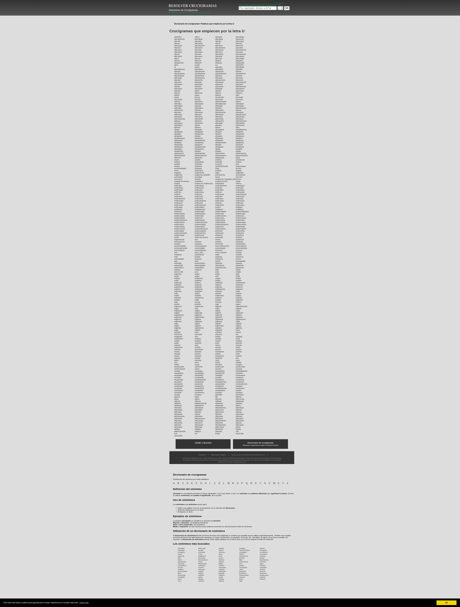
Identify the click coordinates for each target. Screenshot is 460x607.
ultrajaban (178, 132)
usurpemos (199, 393)
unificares (219, 199)
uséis (176, 360)
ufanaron (219, 84)
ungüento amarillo (202, 175)
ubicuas (218, 58)
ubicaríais (219, 50)
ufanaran (219, 78)
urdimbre (198, 291)
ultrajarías (178, 145)
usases (177, 358)
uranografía (240, 261)
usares (238, 349)
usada (176, 341)
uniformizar (199, 235)
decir (220, 554)
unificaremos (179, 199)
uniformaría (179, 224)
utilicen (177, 401)
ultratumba (219, 158)
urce (196, 272)
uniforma (178, 212)
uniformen (219, 233)
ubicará (239, 43)
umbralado (199, 162)
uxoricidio (178, 436)
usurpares (178, 384)
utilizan (239, 412)
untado (239, 252)
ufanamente (200, 71)
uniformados (179, 216)
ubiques (218, 63)
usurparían (178, 386)
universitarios (200, 250)
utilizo (238, 427)
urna (196, 332)
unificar (177, 194)
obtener (222, 569)
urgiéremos (199, 317)
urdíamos (199, 278)
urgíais (238, 309)
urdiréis (198, 296)
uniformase (240, 227)
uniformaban (179, 214)
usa (196, 337)
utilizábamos (220, 408)
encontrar (263, 554)
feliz (179, 558)
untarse (239, 255)
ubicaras (239, 46)
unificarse (199, 203)
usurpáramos (200, 380)
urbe (217, 270)
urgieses (198, 321)
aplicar (262, 548)
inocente (181, 564)
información (243, 562)
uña (237, 164)
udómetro (240, 65)
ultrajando (240, 134)
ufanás (177, 86)
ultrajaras (219, 138)
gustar (262, 558)
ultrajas (218, 145)
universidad (200, 248)
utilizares (239, 418)
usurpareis (199, 382)
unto (176, 257)
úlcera (197, 97)
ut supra (198, 395)
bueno (221, 550)
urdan (197, 274)
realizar (201, 575)
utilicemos (240, 399)
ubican (177, 43)
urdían (218, 278)
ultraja (176, 130)
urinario (177, 332)
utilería (238, 397)
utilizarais (240, 414)
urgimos (218, 321)
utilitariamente (201, 403)
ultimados (199, 108)
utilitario (239, 403)
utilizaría (177, 421)
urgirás (239, 324)
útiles (176, 399)
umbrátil (218, 162)
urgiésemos (241, 319)
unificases (240, 205)
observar (201, 569)
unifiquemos (200, 209)
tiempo (200, 579)
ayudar (201, 550)
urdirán (218, 293)
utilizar (197, 414)
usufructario (179, 367)
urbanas (218, 263)
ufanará (239, 76)
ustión (176, 365)
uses (238, 360)
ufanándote (199, 76)
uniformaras (220, 220)
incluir (200, 562)
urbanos (198, 270)
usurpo (177, 395)
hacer (180, 560)
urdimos (218, 291)
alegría (221, 548)
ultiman (198, 110)
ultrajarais (240, 136)
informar (263, 562)
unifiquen (219, 209)
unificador (219, 190)
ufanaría (198, 82)
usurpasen (240, 388)
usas (238, 354)
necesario (222, 567)
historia (221, 560)
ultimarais (199, 112)
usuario (239, 365)
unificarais (219, 194)
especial (181, 556)
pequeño (242, 571)
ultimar (238, 110)
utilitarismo (199, 406)
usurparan (219, 380)
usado (217, 341)
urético (238, 302)
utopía (238, 429)
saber (200, 577)
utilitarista (219, 406)
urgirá (197, 324)
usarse (218, 354)
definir (241, 554)
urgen (238, 304)
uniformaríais (200, 224)
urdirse (177, 300)
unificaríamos (200, 201)
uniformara (219, 218)
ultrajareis (178, 140)
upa (175, 261)
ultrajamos (199, 134)
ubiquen (198, 63)
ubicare (177, 48)
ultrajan (218, 134)
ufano (197, 95)
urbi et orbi (178, 272)
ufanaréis (199, 80)
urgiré (176, 326)
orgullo (200, 571)
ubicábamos (179, 39)
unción (238, 168)
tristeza (262, 579)
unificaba (178, 186)
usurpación (220, 373)
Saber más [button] (84, 603)
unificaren (199, 199)
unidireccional (221, 181)
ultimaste (219, 123)
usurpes (239, 393)
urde (237, 274)
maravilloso (182, 566)
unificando (240, 192)
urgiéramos (179, 315)
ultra (237, 127)
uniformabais (220, 212)
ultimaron (240, 119)
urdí (216, 276)
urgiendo (198, 313)
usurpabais (220, 371)
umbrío (177, 164)
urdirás (239, 293)
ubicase (198, 54)
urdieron (239, 287)
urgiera (218, 313)
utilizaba (177, 408)
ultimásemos (241, 121)
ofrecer (262, 569)
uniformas (219, 227)
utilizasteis (219, 427)
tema (180, 579)
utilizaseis (199, 425)
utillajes (198, 429)
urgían (197, 311)
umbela (218, 160)
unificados (240, 190)
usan (217, 343)
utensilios (240, 395)
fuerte (221, 558)
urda (217, 272)
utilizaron (198, 423)
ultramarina (179, 153)
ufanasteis (240, 89)
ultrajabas (199, 132)
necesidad (243, 567)
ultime (197, 125)
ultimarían (199, 119)
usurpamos (240, 375)
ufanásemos (241, 86)
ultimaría (218, 117)
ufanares (178, 82)
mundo (201, 567)
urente (197, 302)
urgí (196, 309)
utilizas (239, 423)
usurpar (218, 377)
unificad (218, 188)
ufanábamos (179, 69)
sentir (221, 577)
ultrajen (198, 151)
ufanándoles (179, 74)
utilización (219, 410)
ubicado (198, 41)
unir (196, 240)
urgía (217, 309)
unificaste (178, 207)
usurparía (199, 384)
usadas (198, 341)
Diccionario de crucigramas (260, 443)
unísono (198, 242)
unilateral (240, 235)
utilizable (198, 410)
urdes (197, 276)
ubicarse (239, 52)
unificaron (178, 203)
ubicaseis (219, 54)
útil (216, 397)
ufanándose (179, 76)
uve (175, 434)
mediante (201, 566)
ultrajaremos (200, 140)
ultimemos (240, 125)
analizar (242, 548)
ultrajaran (199, 138)
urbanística (179, 268)
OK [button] (446, 603)
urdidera (198, 280)
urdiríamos (199, 298)
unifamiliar (219, 183)
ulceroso (239, 99)
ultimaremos (241, 115)
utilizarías (178, 423)
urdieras (198, 285)
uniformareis (179, 222)
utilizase (177, 425)
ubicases (198, 56)
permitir (262, 571)
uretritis (198, 304)
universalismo (201, 246)
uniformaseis (179, 229)
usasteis (218, 358)
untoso (197, 257)
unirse (217, 240)
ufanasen (178, 89)
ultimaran (240, 112)
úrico (238, 330)
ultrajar (198, 136)
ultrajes (218, 151)
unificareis (240, 196)
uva (237, 431)
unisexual (240, 240)
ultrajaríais (199, 143)
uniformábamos (242, 212)
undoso (218, 171)
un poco (218, 164)
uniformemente (180, 233)
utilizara (218, 414)
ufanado (239, 69)
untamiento (199, 255)
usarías (177, 354)
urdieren (198, 287)
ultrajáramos (179, 138)
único (217, 177)
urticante (198, 334)
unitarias (239, 242)
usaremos (199, 349)
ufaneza (239, 93)
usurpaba (199, 371)
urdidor (239, 280)
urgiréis (198, 326)
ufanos (218, 95)
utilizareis (178, 418)
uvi (196, 434)
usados (239, 341)
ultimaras (178, 115)
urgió (238, 321)
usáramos (178, 347)
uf (175, 67)
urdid (176, 280)
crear (200, 554)
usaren (218, 349)
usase (176, 356)
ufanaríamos (241, 82)
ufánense (199, 93)
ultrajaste (178, 149)
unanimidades (180, 168)
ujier (237, 95)
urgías (217, 311)
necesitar (263, 567)
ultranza (177, 158)
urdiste (218, 300)
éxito (220, 556)
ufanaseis (219, 86)
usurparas (240, 380)
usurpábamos (241, 371)
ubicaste (218, 56)
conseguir (243, 552)
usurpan (177, 377)
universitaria (220, 248)
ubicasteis (240, 56)
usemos (198, 360)
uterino (177, 397)
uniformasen (220, 229)
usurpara (239, 377)
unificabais (199, 186)
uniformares (241, 222)
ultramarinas (200, 153)
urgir (176, 324)
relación (222, 575)
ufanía (176, 95)
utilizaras (219, 416)
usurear (218, 369)
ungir (217, 173)
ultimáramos (220, 112)
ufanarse (239, 84)
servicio (242, 577)
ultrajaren (219, 140)
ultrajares (240, 140)
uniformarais (241, 218)
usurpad (239, 373)
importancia (264, 560)
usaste (197, 358)
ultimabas (178, 106)
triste (241, 579)
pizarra (201, 573)
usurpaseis (199, 388)
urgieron (177, 319)
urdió (238, 291)
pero (179, 573)
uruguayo (178, 337)
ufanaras (239, 78)
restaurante (264, 575)
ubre (176, 65)
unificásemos (200, 205)
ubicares (177, 50)
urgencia (178, 306)
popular (221, 573)
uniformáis (199, 216)
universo (218, 250)
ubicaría (198, 50)
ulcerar (198, 99)
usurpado (178, 375)
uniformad (219, 214)
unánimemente (221, 166)
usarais (239, 345)
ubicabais (240, 37)
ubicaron (219, 52)
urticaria (218, 334)
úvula (217, 434)
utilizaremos (200, 418)
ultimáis (218, 108)
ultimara (177, 112)
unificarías (240, 201)
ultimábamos (220, 104)
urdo (176, 302)
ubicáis (218, 41)
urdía (238, 276)
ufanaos (218, 76)
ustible (238, 362)
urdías (238, 278)
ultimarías (219, 119)
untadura (178, 255)
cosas (180, 554)
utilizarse (219, 423)
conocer (222, 552)
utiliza (238, 406)
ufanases (198, 89)
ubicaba (218, 37)
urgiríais (177, 328)
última (238, 102)
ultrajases (240, 147)
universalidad (180, 246)
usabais (239, 337)
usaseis (198, 356)
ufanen (177, 93)
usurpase (178, 388)
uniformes (240, 233)
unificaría (239, 199)
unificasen (219, 205)
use (237, 358)
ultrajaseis (178, 147)
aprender (181, 550)
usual (197, 365)
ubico (176, 58)
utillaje (177, 429)
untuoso (198, 259)
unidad (198, 179)
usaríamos (219, 352)
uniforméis (240, 231)
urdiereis (239, 285)
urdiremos (219, 296)
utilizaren (219, 418)
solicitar (262, 577)
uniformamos (220, 216)
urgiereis (178, 317)
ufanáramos (200, 78)
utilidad (218, 401)
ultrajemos (178, 151)
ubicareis (198, 48)
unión (176, 237)
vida (240, 581)
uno (175, 252)
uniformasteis (200, 231)
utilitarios (178, 406)
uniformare (240, 220)
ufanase (198, 86)
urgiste (197, 330)
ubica (197, 37)
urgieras (218, 315)
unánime (198, 166)
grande (242, 558)
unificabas (178, 188)
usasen (239, 356)
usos (197, 362)
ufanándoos (241, 74)
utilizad (239, 410)
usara (217, 345)
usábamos (178, 339)
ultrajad (218, 132)
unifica (238, 183)
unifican (218, 192)
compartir (263, 550)
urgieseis (219, 319)
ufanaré (177, 80)
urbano (177, 270)
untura (238, 259)
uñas (217, 168)
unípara (239, 237)
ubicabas (219, 39)
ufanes (218, 93)
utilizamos (219, 412)
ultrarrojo (198, 158)
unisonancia (179, 242)
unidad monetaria (181, 181)
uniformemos (200, 233)
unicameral (240, 175)
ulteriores (199, 102)
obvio (241, 569)
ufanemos (240, 91)
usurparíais (220, 384)
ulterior (177, 102)
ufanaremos (220, 80)
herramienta (202, 560)
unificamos (199, 192)
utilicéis (218, 399)
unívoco (239, 250)
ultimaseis (219, 121)
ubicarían (178, 52)
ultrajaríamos (220, 143)
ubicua (197, 58)
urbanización (220, 268)
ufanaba (218, 67)
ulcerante (178, 99)
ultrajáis (177, 134)
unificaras (199, 196)
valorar (221, 581)
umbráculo (240, 160)
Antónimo (202, 455)
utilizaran (198, 416)
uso (175, 362)
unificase (239, 203)
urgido (177, 313)
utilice (197, 399)
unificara (198, 194)
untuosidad (179, 259)
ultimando (219, 110)
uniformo (219, 235)
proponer (263, 573)
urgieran (198, 315)
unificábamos (221, 186)
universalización (222, 246)
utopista (218, 431)
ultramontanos (242, 155)
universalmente (180, 248)
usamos (198, 343)
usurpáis (218, 375)
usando (239, 343)
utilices (198, 401)
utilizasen (240, 425)
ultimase (198, 121)
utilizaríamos (220, 421)
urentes (218, 302)
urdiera (198, 283)
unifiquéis (178, 209)
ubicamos (240, 41)
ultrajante (178, 136)
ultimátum (178, 125)
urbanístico (199, 268)
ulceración (219, 97)
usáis (176, 343)
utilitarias (219, 403)
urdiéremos (179, 287)
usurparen (240, 382)
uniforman (240, 216)
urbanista (240, 265)
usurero (239, 369)
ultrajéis (239, 149)
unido (238, 181)
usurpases (178, 390)
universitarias (241, 248)
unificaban (240, 186)
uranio (218, 261)
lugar (262, 564)
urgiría (238, 326)
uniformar (199, 218)
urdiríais (177, 298)
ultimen (177, 127)
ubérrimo (178, 37)
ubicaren (239, 48)
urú (237, 334)
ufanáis (177, 71)
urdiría (238, 296)
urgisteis (218, 330)
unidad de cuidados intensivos (228, 179)
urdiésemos (220, 289)
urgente (218, 306)
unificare (218, 196)
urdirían (218, 298)
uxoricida (239, 434)
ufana (197, 67)
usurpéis (177, 393)
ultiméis (218, 125)
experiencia (243, 556)
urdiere (218, 285)
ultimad (198, 106)
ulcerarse (219, 99)
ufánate (177, 91)
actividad (181, 548)
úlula (238, 158)
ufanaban (199, 69)
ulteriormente (220, 102)
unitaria (218, 242)
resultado (181, 577)
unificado (198, 190)
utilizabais (199, 408)
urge (217, 304)
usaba (217, 337)
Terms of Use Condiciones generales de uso (248, 455)
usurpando (199, 377)
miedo (241, 566)
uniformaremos (201, 222)
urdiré (176, 296)
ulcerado (239, 97)
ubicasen (178, 56)
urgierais (239, 313)
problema (242, 573)
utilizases (178, 427)
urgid (238, 311)
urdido (218, 280)
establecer (202, 556)
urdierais (219, 283)
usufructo (198, 367)
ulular (176, 160)
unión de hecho (201, 237)
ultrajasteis (199, 149)
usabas (218, 339)
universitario (179, 250)
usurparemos (220, 382)
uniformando (179, 218)
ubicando (199, 43)
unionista (219, 237)
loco (240, 564)
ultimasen (178, 123)
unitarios (198, 244)
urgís (176, 330)
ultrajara (218, 136)
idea (240, 560)
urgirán (218, 324)
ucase (197, 65)
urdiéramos (240, 283)
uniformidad (179, 235)
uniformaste (179, 231)
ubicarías (198, 52)
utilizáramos (179, 416)
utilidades (240, 401)
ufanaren (239, 80)
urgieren (218, 317)
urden (176, 276)
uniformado (240, 214)
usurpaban (178, 373)
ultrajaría (178, 143)
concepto (201, 552)
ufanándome (200, 74)
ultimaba (177, 104)
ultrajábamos (241, 130)
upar (196, 261)
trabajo (221, 579)
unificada (239, 188)
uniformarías (179, 227)
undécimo (199, 171)
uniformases (241, 229)
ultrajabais (219, 130)
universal (219, 244)
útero (197, 397)
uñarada (198, 168)
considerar (264, 552)
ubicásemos (241, 54)
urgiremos (219, 326)
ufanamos (219, 71)
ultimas (177, 121)
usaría (176, 352)
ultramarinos (241, 153)
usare (238, 347)
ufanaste (218, 89)
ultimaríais (240, 117)
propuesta (181, 575)
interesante (202, 564)
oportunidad (182, 571)
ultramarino (220, 153)
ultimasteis (240, 123)
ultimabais (199, 104)
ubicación (240, 39)
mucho (180, 567)
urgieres (239, 317)
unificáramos (241, 194)
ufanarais (178, 78)
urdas (217, 274)
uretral (177, 304)
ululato (197, 160)
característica (244, 550)
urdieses (177, 291)
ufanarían (178, 84)
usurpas (239, 386)
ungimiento (199, 173)
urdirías (239, 298)
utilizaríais (199, 421)
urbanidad (178, 265)
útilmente (219, 429)
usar (196, 345)
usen (217, 360)
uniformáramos (180, 220)
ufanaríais (219, 82)
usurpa (177, 371)
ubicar (217, 43)
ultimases (199, 123)
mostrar (263, 566)
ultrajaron (199, 145)
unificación (199, 188)
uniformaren (220, 222)
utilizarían (240, 421)
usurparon (219, 386)
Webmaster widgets (218, 455)
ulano (176, 97)
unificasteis (199, 207)
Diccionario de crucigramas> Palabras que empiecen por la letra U (204, 24)
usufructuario (179, 369)
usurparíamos (241, 384)
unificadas (178, 190)
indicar (221, 562)
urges (176, 309)
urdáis (238, 272)
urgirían (218, 328)
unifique (239, 207)
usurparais (178, 380)
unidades (199, 181)
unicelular (178, 177)
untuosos (219, 259)
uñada (177, 166)
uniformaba (199, 212)
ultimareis (219, 115)
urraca (238, 332)
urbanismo (219, 265)
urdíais (177, 278)
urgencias (199, 306)
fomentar (201, 558)
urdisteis (239, 300)
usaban (198, 339)
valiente (201, 581)
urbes (238, 270)
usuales (218, 365)
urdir (176, 293)
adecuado (202, 548)
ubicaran (219, 46)
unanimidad (241, 166)
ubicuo (177, 61)
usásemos (219, 356)
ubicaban (199, 39)
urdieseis (198, 289)
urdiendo (178, 283)
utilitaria (177, 403)
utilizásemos (220, 425)
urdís (197, 300)
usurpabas (199, 373)
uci (216, 65)
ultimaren (178, 117)
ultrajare (239, 138)
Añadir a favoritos (203, 443)
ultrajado (239, 132)
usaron (198, 354)
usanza (177, 345)
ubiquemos (179, 63)
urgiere (239, 315)
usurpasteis (220, 390)
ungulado (240, 173)
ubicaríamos (241, 50)
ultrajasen (219, 147)
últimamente (241, 108)
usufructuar (240, 367)
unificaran (178, 196)
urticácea (178, 334)
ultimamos (178, 110)
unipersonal (179, 240)
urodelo (218, 332)
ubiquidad (240, 63)
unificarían (219, 201)
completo (181, 552)
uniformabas (200, 214)
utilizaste (198, 427)
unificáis (177, 192)
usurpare (178, 382)
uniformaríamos (221, 224)
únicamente (220, 175)
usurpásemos (221, 388)
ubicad (177, 41)
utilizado (177, 412)
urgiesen (178, 321)
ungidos (177, 173)
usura (197, 369)
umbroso (198, 164)
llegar (221, 564)
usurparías (199, 386)
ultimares (198, 117)
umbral (177, 162)
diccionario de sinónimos (185, 535)
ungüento (178, 175)
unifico (218, 207)
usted (217, 362)
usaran (198, 347)
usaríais (198, 352)
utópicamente (180, 431)
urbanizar (240, 268)
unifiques (239, 209)
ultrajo (238, 151)
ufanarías (199, 84)
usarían (239, 352)
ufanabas (219, 69)
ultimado (177, 108)
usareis (177, 349)
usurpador (199, 375)
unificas (218, 203)
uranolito (178, 263)
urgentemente (241, 306)
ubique (218, 61)
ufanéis (218, 91)
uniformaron (200, 227)
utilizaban (240, 408)
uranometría (200, 263)
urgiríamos (199, 328)
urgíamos (178, 311)
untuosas (239, 257)
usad (238, 339)
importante (182, 562)
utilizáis (198, 412)
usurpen (218, 393)
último (217, 127)
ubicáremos (220, 48)
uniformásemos (201, 229)
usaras (218, 347)
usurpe (239, 390)
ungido (239, 171)
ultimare (198, 115)
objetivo (181, 569)
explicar (263, 556)
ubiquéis (239, 61)
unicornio (178, 179)
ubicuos (198, 61)
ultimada (218, 106)
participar (222, 571)
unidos (177, 183)
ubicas (177, 54)
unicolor (239, 177)
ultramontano (220, 155)
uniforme (219, 231)
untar (217, 255)
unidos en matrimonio (204, 183)
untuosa (218, 257)
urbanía (239, 263)
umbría (239, 162)
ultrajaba (198, 130)
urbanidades (200, 265)
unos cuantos (221, 252)
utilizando (178, 414)
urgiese (198, 319)
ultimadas (240, 106)
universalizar (241, 246)
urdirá (197, 293)
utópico (198, 431)
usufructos (219, 367)
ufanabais (240, 67)
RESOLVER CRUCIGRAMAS (193, 5)
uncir (176, 171)
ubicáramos (200, 46)
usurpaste (199, 390)
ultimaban (240, 104)
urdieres (218, 287)
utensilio (218, 395)
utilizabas (178, 410)
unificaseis (178, 205)
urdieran (177, 285)
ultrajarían (240, 143)
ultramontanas (201, 155)
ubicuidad (240, 58)
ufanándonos (220, 74)
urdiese (177, 289)
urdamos (178, 274)
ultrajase (239, 145)
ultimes (198, 127)
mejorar (222, 566)
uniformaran (200, 220)
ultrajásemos (200, 147)
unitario (177, 244)
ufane (197, 91)
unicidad (198, 177)
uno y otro (199, 252)
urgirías (239, 328)
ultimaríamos (179, 119)
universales (240, 244)
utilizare (239, 416)
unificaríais (178, 201)
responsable (244, 575)
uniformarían (241, 224)
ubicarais (178, 46)
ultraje (217, 149)
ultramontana (179, 155)
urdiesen (239, 289)
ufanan (239, 71)
